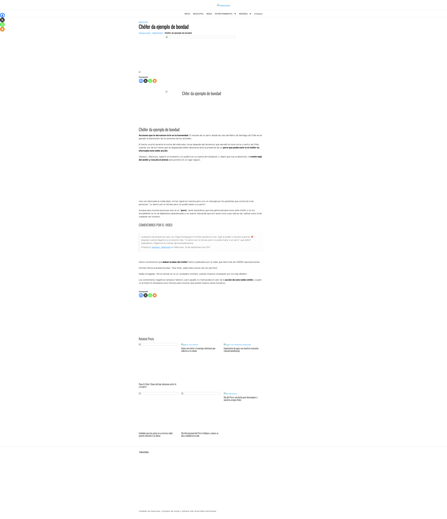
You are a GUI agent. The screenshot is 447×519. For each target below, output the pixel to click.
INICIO (187, 14)
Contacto (258, 14)
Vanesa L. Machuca (161, 247)
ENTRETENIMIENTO (223, 14)
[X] (146, 81)
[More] (155, 81)
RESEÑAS (243, 14)
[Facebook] (141, 81)
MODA (209, 14)
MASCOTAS (198, 14)
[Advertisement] (200, 180)
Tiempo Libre (144, 33)
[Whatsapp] (150, 81)
